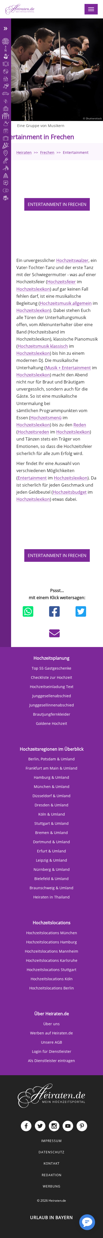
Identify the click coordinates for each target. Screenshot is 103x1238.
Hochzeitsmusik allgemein (66, 303)
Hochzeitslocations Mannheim (51, 951)
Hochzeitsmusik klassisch (43, 346)
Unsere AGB (51, 1042)
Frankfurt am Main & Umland (51, 768)
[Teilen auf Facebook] (54, 611)
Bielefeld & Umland (51, 878)
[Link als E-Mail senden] (54, 633)
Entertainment (32, 478)
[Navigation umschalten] (91, 9)
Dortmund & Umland (51, 841)
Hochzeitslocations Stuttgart (51, 969)
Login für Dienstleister (51, 1051)
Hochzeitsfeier (61, 282)
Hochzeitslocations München (51, 932)
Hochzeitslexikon (33, 289)
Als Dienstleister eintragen (51, 1060)
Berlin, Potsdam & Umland (51, 758)
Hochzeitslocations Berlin (51, 988)
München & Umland (51, 786)
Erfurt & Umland (51, 850)
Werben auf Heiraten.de (51, 1032)
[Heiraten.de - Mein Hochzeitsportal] (19, 9)
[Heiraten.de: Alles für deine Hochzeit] (51, 1095)
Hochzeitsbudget (70, 492)
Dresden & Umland (51, 804)
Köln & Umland (51, 814)
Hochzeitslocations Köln (52, 978)
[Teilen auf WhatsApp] (28, 611)
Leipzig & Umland (51, 860)
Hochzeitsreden (33, 432)
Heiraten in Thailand (51, 897)
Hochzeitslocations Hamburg (51, 941)
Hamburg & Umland (51, 777)
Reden (79, 425)
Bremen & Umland (51, 832)
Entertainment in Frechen (57, 204)
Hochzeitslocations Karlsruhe (51, 960)
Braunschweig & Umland (51, 887)
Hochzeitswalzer (72, 260)
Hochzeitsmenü (46, 418)
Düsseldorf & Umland (51, 795)
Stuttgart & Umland (51, 823)
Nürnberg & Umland (52, 869)
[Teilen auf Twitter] (81, 611)
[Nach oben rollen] (70, 1226)
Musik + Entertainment (68, 368)
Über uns (51, 1023)
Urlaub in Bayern (51, 1217)
